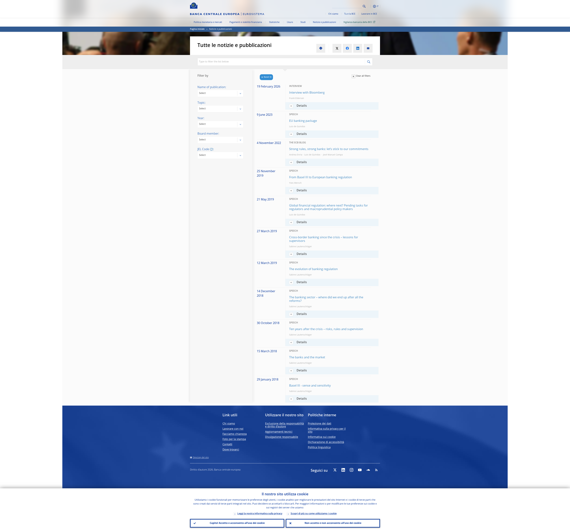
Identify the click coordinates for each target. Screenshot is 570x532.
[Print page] (320, 48)
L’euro (290, 22)
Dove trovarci (231, 449)
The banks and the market (307, 357)
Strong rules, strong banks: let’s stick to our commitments (328, 149)
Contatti (227, 444)
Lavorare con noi (233, 429)
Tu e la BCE (349, 14)
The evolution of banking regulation (313, 269)
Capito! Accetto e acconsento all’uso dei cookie (237, 523)
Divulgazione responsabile (281, 437)
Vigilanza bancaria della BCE (357, 22)
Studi (303, 22)
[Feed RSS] (376, 469)
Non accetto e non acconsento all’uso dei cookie (333, 523)
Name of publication (211, 87)
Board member (207, 133)
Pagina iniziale (197, 29)
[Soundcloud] (368, 469)
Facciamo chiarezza (235, 434)
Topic (201, 102)
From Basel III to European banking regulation (320, 177)
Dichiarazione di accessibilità (326, 442)
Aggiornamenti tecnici (278, 432)
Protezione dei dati (319, 423)
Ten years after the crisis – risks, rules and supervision (326, 329)
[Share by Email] (368, 48)
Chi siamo (333, 14)
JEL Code (205, 149)
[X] (334, 469)
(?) (211, 149)
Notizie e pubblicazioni (324, 22)
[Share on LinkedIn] (357, 48)
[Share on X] (336, 48)
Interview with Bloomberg (307, 92)
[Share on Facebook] (347, 48)
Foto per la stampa (234, 439)
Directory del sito (201, 458)
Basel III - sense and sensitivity (310, 385)
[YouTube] (359, 469)
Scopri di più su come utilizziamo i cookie (314, 514)
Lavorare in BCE (369, 14)
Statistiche (274, 22)
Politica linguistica (319, 447)
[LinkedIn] (343, 469)
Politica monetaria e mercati (208, 22)
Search (364, 6)
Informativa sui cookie (322, 437)
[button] (369, 6)
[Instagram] (351, 469)
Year (200, 118)
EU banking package (303, 121)
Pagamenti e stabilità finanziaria (245, 22)
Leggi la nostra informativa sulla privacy (259, 514)
